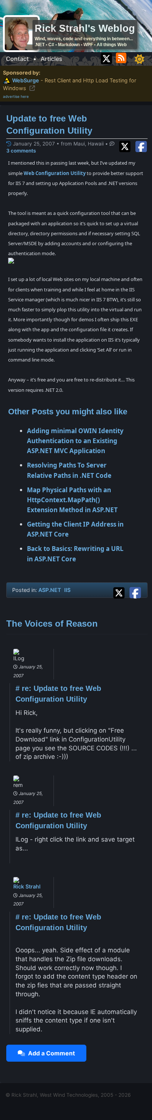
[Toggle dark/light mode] (139, 59)
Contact (17, 58)
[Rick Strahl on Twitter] (106, 57)
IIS (67, 590)
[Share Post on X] (121, 592)
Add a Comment (50, 1053)
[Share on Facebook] (141, 145)
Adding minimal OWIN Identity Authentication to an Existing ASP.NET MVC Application (75, 441)
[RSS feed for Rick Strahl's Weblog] (122, 57)
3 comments (21, 151)
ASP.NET (49, 590)
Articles (51, 58)
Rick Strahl (27, 886)
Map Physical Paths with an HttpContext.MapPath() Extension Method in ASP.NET (72, 500)
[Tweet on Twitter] (126, 145)
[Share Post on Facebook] (135, 592)
